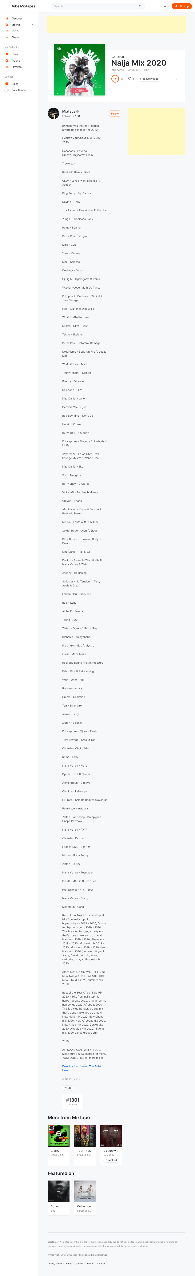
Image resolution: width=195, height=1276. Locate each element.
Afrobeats (117, 69)
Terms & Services (74, 1263)
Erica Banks (84, 1154)
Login (166, 6)
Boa (53, 1210)
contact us (143, 1246)
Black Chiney (58, 1154)
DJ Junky (108, 1154)
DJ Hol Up (117, 56)
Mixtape (68, 111)
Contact (101, 1263)
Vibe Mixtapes (23, 6)
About (90, 1263)
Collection (84, 1206)
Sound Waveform (57, 1208)
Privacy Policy (55, 1263)
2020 (67, 1088)
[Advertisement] (116, 24)
